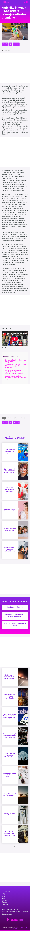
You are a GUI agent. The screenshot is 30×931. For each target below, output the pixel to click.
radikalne (9, 419)
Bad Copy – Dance (15, 607)
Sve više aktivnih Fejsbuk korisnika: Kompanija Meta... (9, 716)
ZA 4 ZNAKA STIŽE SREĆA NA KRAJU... (9, 794)
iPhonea (12, 417)
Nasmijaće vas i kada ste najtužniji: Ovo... (9, 549)
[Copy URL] (18, 44)
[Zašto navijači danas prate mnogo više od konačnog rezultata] (23, 452)
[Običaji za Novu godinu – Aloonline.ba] (23, 697)
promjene (4, 419)
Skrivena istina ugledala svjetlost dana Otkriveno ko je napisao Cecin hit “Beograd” (15, 371)
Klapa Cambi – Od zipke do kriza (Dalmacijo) (15, 615)
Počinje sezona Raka (9, 814)
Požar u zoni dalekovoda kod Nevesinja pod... (10, 676)
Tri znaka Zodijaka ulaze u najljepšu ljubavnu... (10, 490)
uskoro (14, 419)
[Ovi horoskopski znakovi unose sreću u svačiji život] (23, 471)
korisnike (17, 417)
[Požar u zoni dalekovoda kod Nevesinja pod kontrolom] (23, 677)
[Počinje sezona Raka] (23, 815)
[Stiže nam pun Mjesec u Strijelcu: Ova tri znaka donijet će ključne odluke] (23, 756)
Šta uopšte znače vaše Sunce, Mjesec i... (9, 774)
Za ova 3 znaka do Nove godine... (9, 529)
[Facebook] (3, 44)
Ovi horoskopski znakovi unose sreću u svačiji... (9, 470)
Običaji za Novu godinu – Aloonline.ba (9, 696)
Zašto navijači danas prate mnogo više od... (9, 451)
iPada (8, 417)
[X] (14, 44)
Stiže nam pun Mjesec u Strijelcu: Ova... (9, 755)
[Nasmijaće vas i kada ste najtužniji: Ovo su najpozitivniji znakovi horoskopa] (23, 550)
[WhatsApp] (10, 44)
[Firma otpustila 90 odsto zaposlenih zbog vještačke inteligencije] (23, 736)
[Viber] (6, 44)
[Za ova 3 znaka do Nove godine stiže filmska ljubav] (23, 530)
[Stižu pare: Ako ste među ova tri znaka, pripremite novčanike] (23, 510)
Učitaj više (14, 846)
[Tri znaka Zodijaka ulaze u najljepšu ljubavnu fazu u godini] (23, 491)
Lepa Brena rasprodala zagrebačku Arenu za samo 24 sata (15, 377)
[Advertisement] (15, 68)
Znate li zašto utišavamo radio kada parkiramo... (10, 833)
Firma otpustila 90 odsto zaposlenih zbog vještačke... (9, 735)
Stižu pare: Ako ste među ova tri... (9, 510)
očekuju (22, 417)
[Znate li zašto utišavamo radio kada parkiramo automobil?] (23, 834)
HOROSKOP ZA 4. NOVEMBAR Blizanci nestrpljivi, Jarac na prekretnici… (15, 365)
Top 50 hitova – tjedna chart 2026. (15, 624)
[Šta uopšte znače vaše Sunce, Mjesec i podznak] (23, 775)
